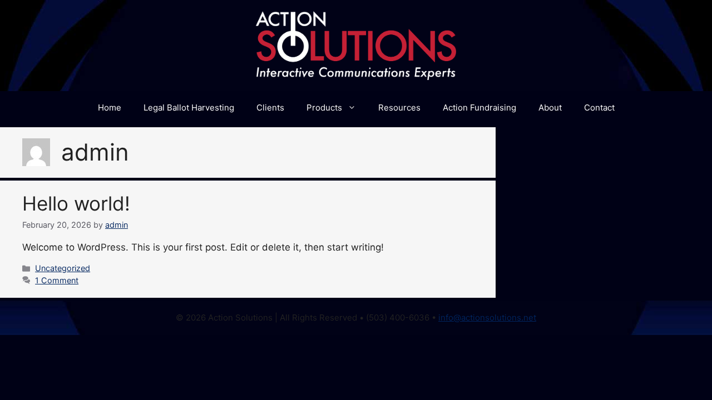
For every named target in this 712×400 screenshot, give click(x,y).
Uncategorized (62, 268)
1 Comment (56, 280)
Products (324, 107)
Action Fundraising (479, 107)
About (550, 107)
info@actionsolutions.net (487, 317)
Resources (399, 107)
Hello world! (76, 203)
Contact (599, 107)
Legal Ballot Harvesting (189, 107)
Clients (270, 107)
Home (109, 107)
